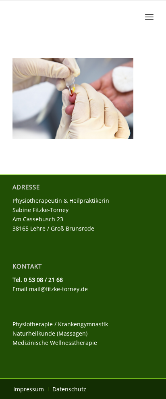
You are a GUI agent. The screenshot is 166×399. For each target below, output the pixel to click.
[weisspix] (68, 16)
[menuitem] (149, 16)
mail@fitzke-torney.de (58, 289)
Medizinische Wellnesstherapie (54, 342)
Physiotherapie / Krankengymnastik (60, 324)
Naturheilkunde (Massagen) (49, 333)
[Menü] (149, 16)
